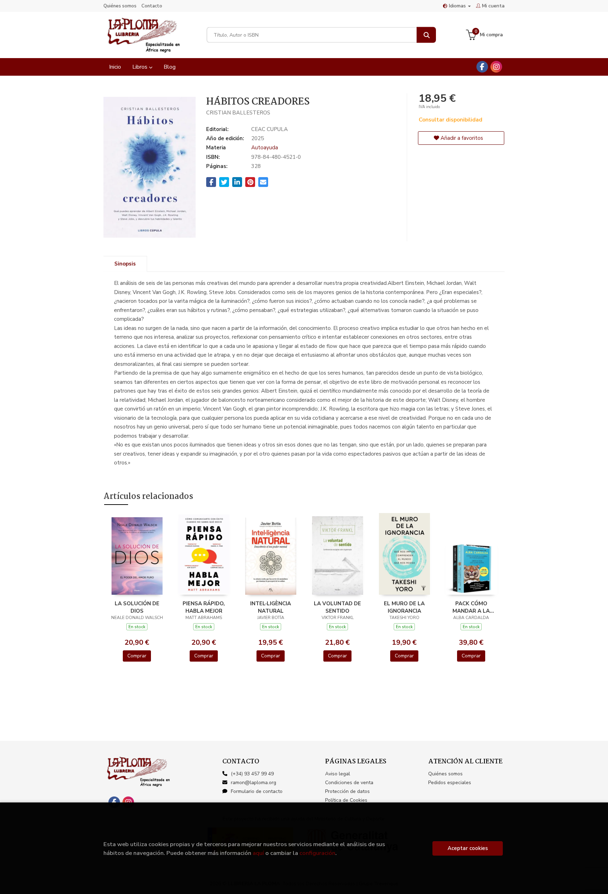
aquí (258, 853)
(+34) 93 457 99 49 (252, 773)
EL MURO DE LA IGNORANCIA (404, 607)
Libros (140, 67)
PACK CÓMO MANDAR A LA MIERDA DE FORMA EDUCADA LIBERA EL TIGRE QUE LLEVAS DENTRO (471, 607)
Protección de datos (347, 791)
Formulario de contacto (257, 791)
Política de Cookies (346, 800)
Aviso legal (337, 773)
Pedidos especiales (449, 782)
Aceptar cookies (468, 848)
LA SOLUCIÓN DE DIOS (137, 607)
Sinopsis (125, 263)
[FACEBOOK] (482, 67)
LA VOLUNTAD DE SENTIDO (337, 607)
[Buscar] (426, 35)
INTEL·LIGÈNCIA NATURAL (270, 607)
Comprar (136, 655)
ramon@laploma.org (253, 782)
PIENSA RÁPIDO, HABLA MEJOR (204, 607)
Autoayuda (264, 147)
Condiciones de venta (349, 782)
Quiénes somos (120, 6)
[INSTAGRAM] (496, 67)
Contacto (151, 6)
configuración (317, 853)
